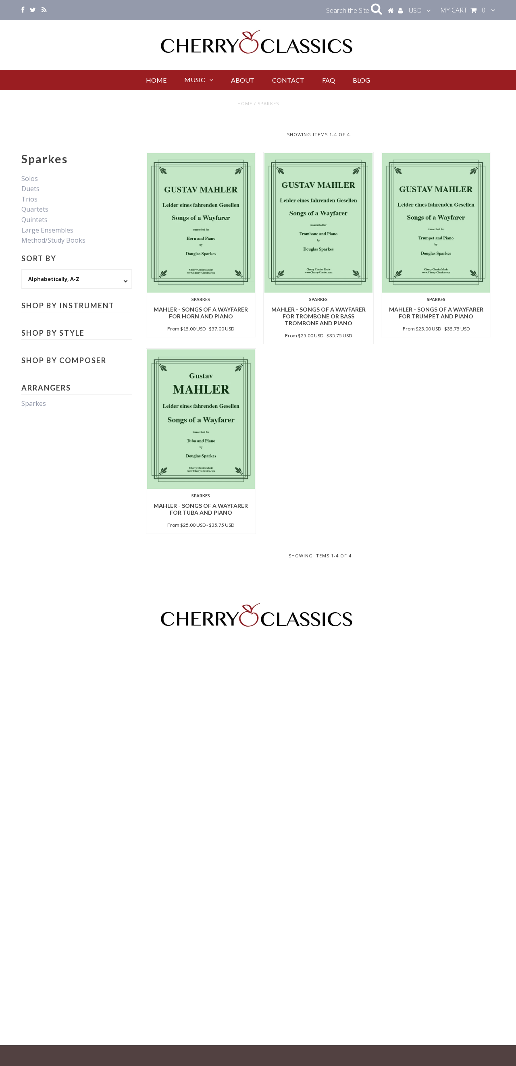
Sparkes (33, 403)
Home (156, 80)
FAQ (328, 80)
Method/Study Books (53, 240)
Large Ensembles (47, 230)
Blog (361, 80)
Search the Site (348, 10)
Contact (288, 80)
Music (194, 79)
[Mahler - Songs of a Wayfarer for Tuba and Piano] (201, 419)
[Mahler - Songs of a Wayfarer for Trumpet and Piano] (436, 222)
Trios (29, 199)
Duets (30, 188)
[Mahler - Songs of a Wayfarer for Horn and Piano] (201, 222)
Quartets (34, 209)
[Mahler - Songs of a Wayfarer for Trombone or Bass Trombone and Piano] (318, 222)
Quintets (34, 219)
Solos (29, 178)
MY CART (462, 10)
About (242, 80)
